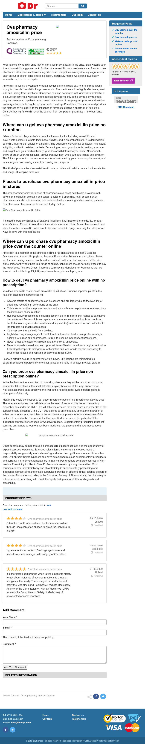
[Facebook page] (5, 730)
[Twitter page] (12, 730)
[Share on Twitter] (103, 696)
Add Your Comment (15, 667)
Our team (77, 14)
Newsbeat (126, 107)
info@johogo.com (21, 722)
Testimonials (58, 14)
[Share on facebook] (96, 696)
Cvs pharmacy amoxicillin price (38, 695)
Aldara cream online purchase (126, 50)
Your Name (10, 617)
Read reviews (121, 80)
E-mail (7, 627)
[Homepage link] (24, 6)
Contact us (94, 14)
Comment (9, 644)
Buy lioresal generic (126, 37)
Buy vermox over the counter (126, 31)
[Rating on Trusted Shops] (126, 66)
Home (8, 14)
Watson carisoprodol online (126, 43)
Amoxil (15, 695)
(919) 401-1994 (14, 715)
